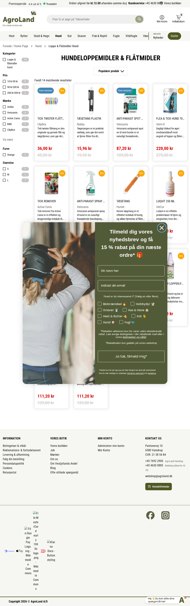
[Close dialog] (162, 228)
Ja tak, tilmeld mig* (131, 356)
